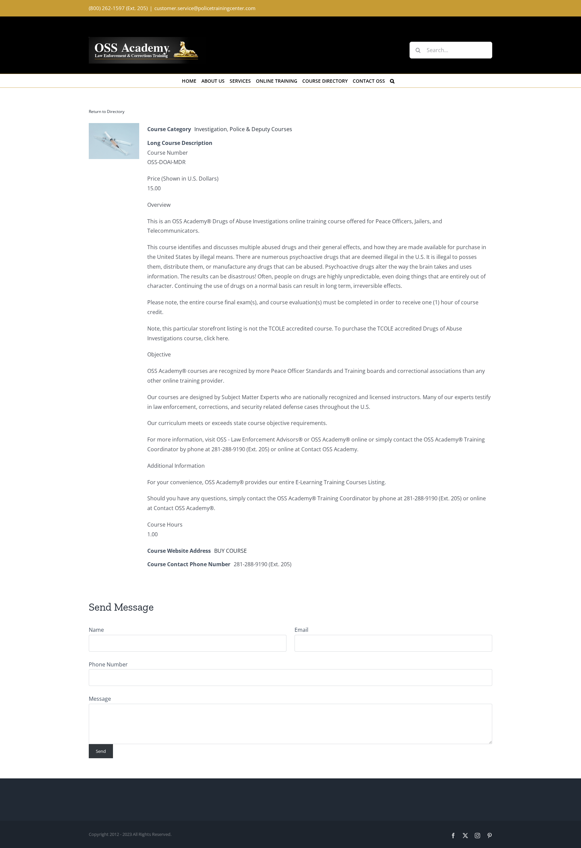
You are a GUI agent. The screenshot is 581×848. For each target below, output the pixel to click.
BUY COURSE (230, 550)
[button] (392, 80)
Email (301, 629)
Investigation (210, 129)
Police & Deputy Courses (261, 129)
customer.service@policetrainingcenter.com (205, 8)
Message (100, 698)
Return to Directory (106, 111)
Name (96, 629)
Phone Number (108, 664)
